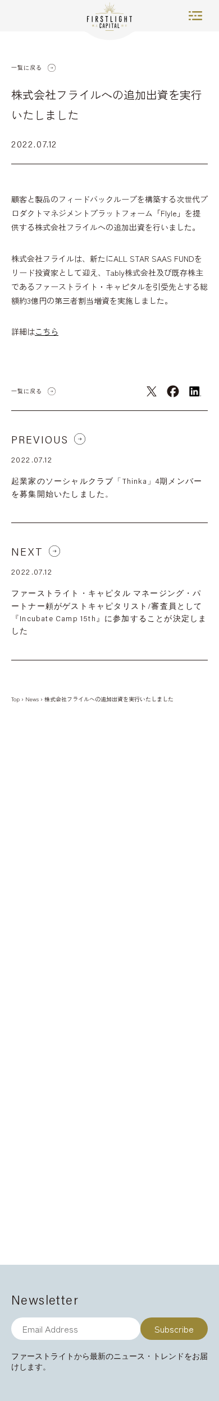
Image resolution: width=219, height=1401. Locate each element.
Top (15, 699)
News (32, 699)
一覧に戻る (26, 67)
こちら (46, 331)
